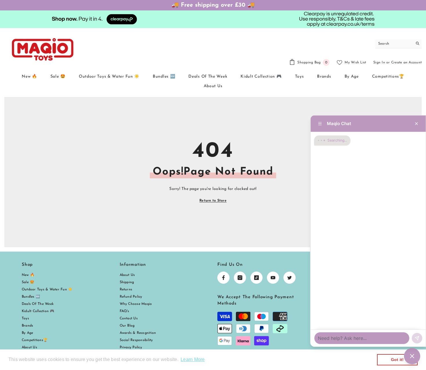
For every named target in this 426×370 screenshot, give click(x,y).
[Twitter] (289, 278)
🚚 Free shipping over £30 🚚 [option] (213, 5)
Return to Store (213, 200)
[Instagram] (240, 278)
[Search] (398, 43)
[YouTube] (273, 278)
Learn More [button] (193, 359)
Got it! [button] (397, 359)
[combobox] (394, 43)
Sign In (379, 62)
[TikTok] (256, 278)
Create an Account (406, 62)
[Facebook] (223, 278)
